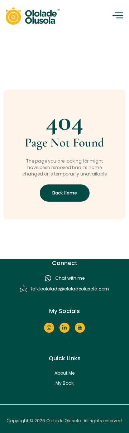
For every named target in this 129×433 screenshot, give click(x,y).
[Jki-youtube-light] (80, 328)
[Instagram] (49, 328)
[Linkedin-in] (64, 328)
